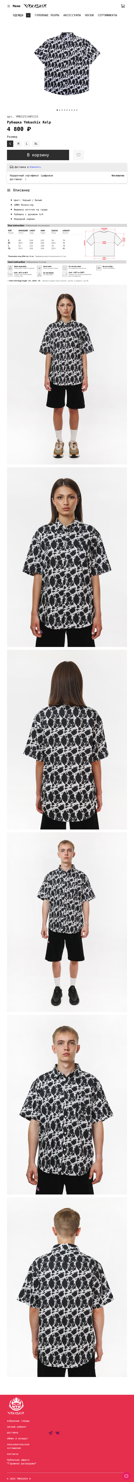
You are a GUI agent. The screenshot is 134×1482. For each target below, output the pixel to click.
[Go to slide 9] (76, 110)
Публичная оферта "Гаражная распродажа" (21, 1461)
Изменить (35, 167)
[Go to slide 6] (69, 110)
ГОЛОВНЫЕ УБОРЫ (47, 15)
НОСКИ (89, 15)
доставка (12, 1432)
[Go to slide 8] (74, 110)
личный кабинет (17, 1426)
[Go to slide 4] (64, 110)
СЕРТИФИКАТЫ (107, 15)
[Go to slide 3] (62, 110)
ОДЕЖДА (18, 15)
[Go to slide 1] (57, 110)
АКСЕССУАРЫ (72, 15)
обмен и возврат (17, 1438)
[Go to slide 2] (59, 110)
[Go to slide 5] (67, 110)
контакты (12, 1454)
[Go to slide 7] (71, 110)
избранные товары (18, 1420)
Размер (12, 136)
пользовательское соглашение (18, 1446)
